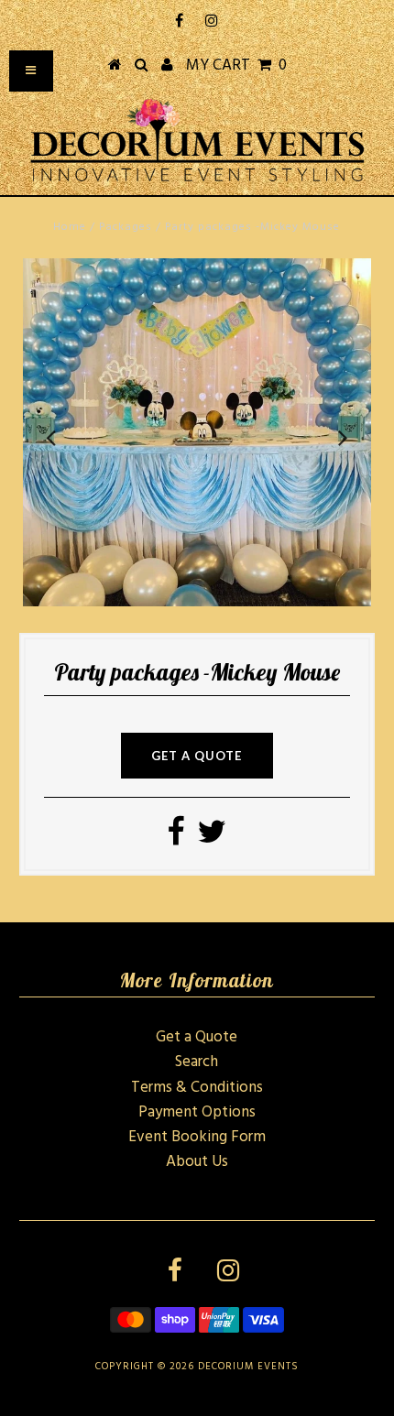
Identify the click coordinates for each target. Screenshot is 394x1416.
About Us (197, 1161)
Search (196, 1062)
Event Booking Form (197, 1137)
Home (69, 227)
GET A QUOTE (196, 755)
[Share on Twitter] (211, 838)
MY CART (236, 65)
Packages (125, 227)
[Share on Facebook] (175, 838)
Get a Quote (196, 1037)
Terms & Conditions (197, 1087)
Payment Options (197, 1112)
